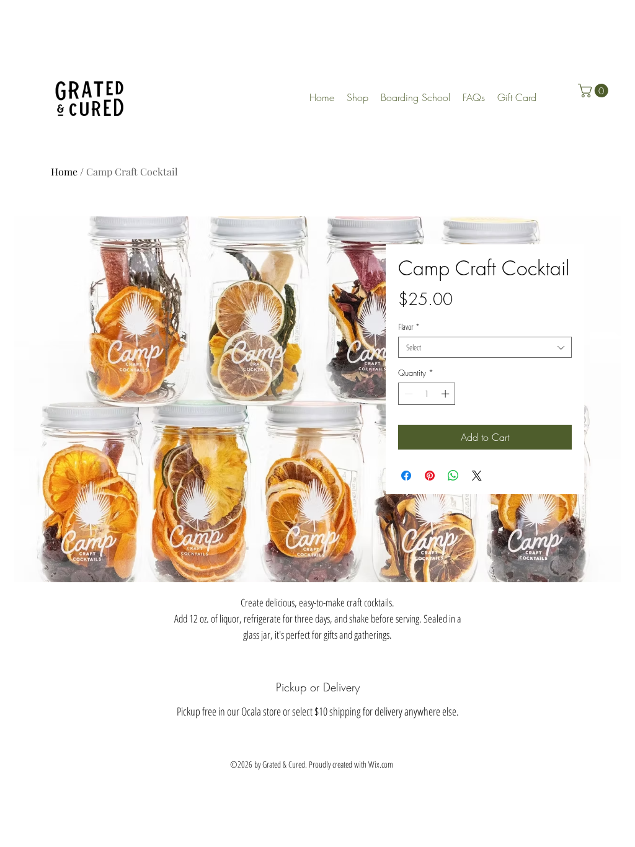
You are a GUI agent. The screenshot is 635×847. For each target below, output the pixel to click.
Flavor (408, 327)
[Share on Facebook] (406, 475)
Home (64, 171)
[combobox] (485, 347)
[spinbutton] (427, 393)
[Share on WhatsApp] (453, 475)
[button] (594, 90)
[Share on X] (476, 475)
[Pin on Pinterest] (429, 475)
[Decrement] (407, 393)
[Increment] (446, 393)
